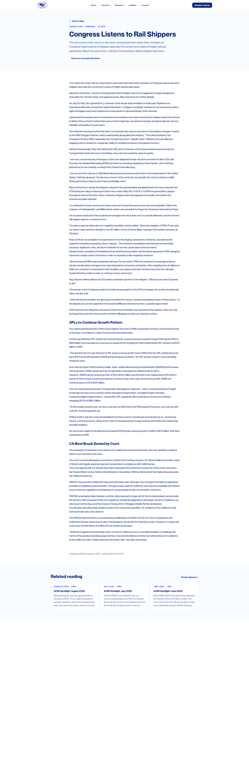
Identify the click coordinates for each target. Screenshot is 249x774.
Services (105, 5)
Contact (145, 5)
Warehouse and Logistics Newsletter (85, 58)
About (93, 5)
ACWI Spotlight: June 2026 (168, 591)
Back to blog (78, 21)
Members (119, 5)
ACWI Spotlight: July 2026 (118, 591)
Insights (132, 5)
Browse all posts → (189, 577)
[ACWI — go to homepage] (42, 5)
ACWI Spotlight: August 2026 (69, 591)
